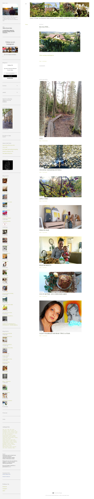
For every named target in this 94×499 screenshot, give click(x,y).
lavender (7, 440)
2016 (3, 429)
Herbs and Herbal (10, 437)
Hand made (5, 437)
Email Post (44, 61)
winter (6, 447)
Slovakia (13, 444)
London (10, 440)
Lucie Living (5, 178)
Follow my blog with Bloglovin (46, 55)
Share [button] (26, 24)
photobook (5, 443)
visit (3, 447)
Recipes (12, 443)
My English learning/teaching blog (10, 149)
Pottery (8, 443)
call (15, 430)
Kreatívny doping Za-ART (6, 474)
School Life (9, 444)
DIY (3, 434)
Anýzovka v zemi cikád (8, 304)
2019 (10, 429)
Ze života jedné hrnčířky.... (8, 293)
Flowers (13, 435)
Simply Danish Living (7, 359)
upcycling (14, 446)
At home (36, 18)
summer (10, 445)
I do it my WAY (74, 18)
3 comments (44, 296)
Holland (4, 438)
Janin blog (5, 296)
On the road (42, 18)
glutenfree (13, 436)
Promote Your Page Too (6, 476)
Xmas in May (44, 230)
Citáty (16, 431)
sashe (4, 490)
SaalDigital (5, 444)
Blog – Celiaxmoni (6, 381)
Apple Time (43, 199)
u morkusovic (6, 245)
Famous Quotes (5, 435)
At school (67, 18)
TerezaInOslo (5, 261)
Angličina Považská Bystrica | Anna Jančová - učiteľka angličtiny (10, 324)
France (9, 436)
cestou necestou (6, 210)
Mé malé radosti (6, 392)
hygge (11, 439)
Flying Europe (5, 436)
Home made (8, 438)
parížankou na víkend (7, 400)
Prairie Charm (6, 194)
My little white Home (7, 336)
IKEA (14, 439)
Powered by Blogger (58, 492)
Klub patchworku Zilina (8, 347)
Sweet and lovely (6, 446)
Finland (10, 435)
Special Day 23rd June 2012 (9, 145)
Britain (12, 430)
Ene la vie (5, 237)
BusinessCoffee (6, 362)
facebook (5, 486)
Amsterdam (5, 430)
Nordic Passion (6, 355)
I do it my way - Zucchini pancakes (53, 294)
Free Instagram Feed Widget (10, 54)
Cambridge (5, 431)
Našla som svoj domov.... (8, 315)
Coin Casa (4, 432)
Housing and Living (6, 439)
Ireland (4, 440)
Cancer (8, 431)
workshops (10, 447)
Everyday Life (9, 434)
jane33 (4, 384)
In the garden (59, 18)
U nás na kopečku (6, 221)
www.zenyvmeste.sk (7, 333)
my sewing (11, 442)
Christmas (13, 431)
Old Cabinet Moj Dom (7, 153)
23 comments (45, 140)
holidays (15, 437)
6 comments (44, 232)
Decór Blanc (5, 229)
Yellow (13, 447)
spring (6, 445)
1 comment (44, 267)
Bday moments (45, 265)
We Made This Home (7, 312)
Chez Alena (5, 373)
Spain (4, 445)
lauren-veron (5, 285)
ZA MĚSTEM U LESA (7, 202)
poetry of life (5, 277)
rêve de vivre (5, 269)
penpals (15, 442)
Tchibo (10, 446)
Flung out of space (7, 218)
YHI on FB (5, 147)
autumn (9, 430)
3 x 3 (41, 138)
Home (31, 18)
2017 (6, 429)
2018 (8, 429)
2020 (13, 429)
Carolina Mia (5, 186)
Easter (5, 434)
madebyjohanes (5, 442)
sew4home (5, 365)
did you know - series (13, 432)
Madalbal (14, 440)
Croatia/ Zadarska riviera (50, 170)
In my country (51, 18)
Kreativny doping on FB (8, 151)
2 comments (44, 172)
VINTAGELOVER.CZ (7, 344)
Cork (8, 432)
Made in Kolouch (6, 253)
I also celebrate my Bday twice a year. (54, 333)
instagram (5, 488)
